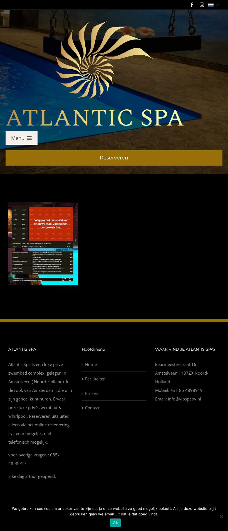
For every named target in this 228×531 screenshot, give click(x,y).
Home (91, 364)
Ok (115, 522)
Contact (92, 407)
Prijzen (91, 393)
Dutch (214, 5)
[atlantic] (95, 23)
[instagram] (202, 5)
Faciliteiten (95, 379)
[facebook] (192, 5)
